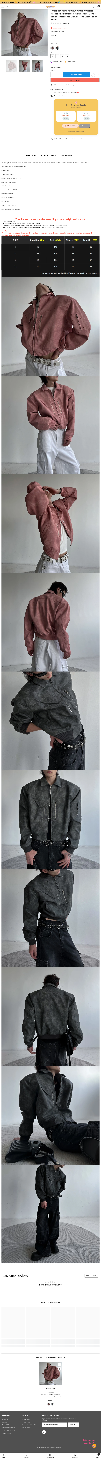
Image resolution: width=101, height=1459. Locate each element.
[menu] (2, 7)
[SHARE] (98, 74)
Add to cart (76, 74)
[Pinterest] (44, 1432)
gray (52, 1404)
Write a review (91, 1275)
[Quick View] (59, 1369)
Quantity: (53, 70)
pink (48, 1404)
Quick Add (50, 1388)
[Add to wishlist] (93, 74)
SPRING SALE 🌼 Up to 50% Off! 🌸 (58, 2)
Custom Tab (66, 155)
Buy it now (75, 81)
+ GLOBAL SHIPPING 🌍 (24, 2)
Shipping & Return (48, 155)
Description (31, 155)
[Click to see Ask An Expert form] (89, 1441)
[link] (13, 1343)
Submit (73, 1425)
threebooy (50, 1392)
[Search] (8, 7)
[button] (2, 65)
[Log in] (93, 7)
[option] (24, 32)
